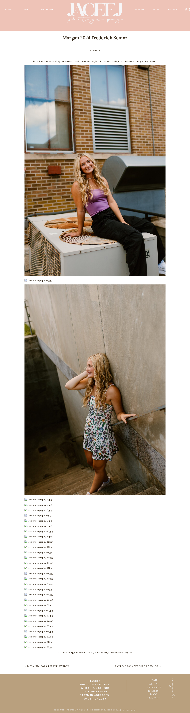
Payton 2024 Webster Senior (137, 666)
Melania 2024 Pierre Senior (48, 666)
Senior (95, 50)
